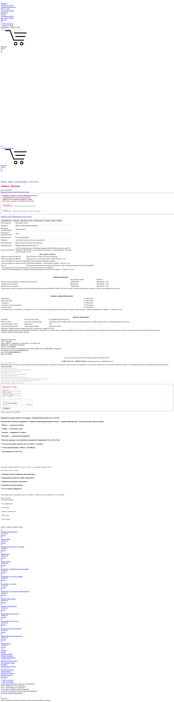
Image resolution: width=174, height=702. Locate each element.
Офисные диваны (7, 103)
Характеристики (6, 220)
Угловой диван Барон (8, 599)
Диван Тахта (5, 88)
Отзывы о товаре (50, 220)
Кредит (3, 14)
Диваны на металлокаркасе (10, 86)
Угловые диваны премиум (10, 124)
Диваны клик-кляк (7, 92)
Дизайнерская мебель (8, 7)
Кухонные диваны (7, 104)
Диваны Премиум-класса (9, 115)
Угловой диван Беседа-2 (9, 532)
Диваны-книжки (6, 84)
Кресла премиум (6, 126)
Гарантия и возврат (7, 673)
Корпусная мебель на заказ (10, 144)
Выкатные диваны (7, 63)
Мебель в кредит (6, 675)
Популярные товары (8, 663)
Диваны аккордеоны (8, 77)
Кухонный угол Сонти (8, 584)
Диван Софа (5, 90)
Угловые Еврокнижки (8, 133)
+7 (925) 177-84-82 (7, 25)
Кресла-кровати (6, 110)
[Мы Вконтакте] (1, 695)
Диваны (3, 72)
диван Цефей (5, 539)
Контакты (4, 12)
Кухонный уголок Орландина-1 (12, 636)
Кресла (3, 108)
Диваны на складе (7, 5)
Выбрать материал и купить (25, 206)
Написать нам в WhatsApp (10, 216)
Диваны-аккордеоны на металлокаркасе (14, 79)
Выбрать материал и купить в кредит (26, 211)
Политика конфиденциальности (12, 693)
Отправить (6, 408)
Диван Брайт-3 (6, 561)
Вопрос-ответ (39, 220)
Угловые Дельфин (7, 135)
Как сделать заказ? (7, 18)
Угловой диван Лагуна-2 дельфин (12, 547)
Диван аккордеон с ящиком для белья (13, 97)
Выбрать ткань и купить (9, 192)
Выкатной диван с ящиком (10, 75)
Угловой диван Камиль (9, 606)
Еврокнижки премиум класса (11, 117)
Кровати (4, 128)
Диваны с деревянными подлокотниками (15, 99)
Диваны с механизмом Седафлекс (12, 95)
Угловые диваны (6, 70)
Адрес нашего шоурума (9, 684)
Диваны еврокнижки (8, 83)
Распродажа (5, 61)
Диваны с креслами (7, 106)
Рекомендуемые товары (9, 661)
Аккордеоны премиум (8, 121)
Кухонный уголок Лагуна (9, 621)
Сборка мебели (6, 671)
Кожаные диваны (7, 93)
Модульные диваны (7, 141)
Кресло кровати (6, 68)
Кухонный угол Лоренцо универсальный (15, 591)
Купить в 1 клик (23, 192)
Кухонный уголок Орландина (11, 628)
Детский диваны (6, 101)
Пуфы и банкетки (7, 656)
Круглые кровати (7, 130)
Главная (3, 182)
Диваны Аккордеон (7, 65)
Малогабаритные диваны (9, 81)
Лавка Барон (5, 554)
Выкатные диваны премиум (10, 119)
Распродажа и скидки (8, 666)
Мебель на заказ (6, 142)
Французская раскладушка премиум (13, 122)
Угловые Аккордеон (8, 137)
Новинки (4, 3)
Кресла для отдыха (7, 112)
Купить (3, 535)
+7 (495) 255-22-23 (7, 23)
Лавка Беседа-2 (6, 643)
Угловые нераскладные (9, 139)
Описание (16, 220)
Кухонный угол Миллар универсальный (14, 569)
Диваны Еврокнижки (8, 66)
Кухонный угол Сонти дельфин (12, 576)
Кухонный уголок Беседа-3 (10, 614)
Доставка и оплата (7, 16)
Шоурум (4, 20)
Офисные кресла (6, 113)
